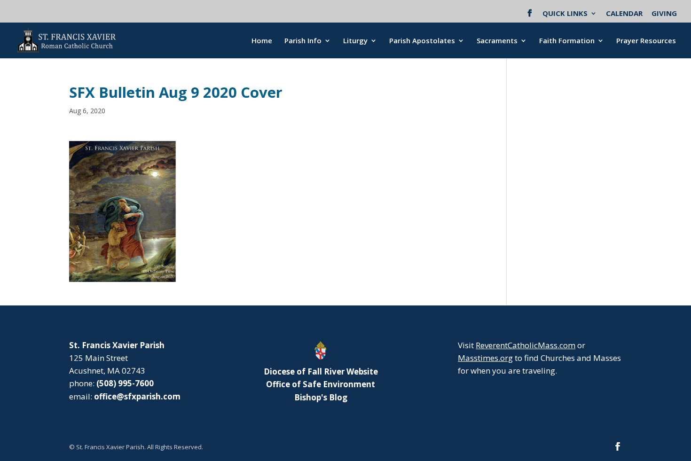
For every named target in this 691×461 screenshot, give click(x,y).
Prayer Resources (646, 41)
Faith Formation (567, 41)
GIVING (664, 14)
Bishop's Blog (320, 397)
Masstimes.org (485, 357)
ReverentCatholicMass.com (525, 345)
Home (261, 41)
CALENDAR (624, 14)
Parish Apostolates (422, 41)
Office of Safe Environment (320, 384)
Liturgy (355, 41)
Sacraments (497, 41)
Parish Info (303, 41)
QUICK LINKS (565, 14)
